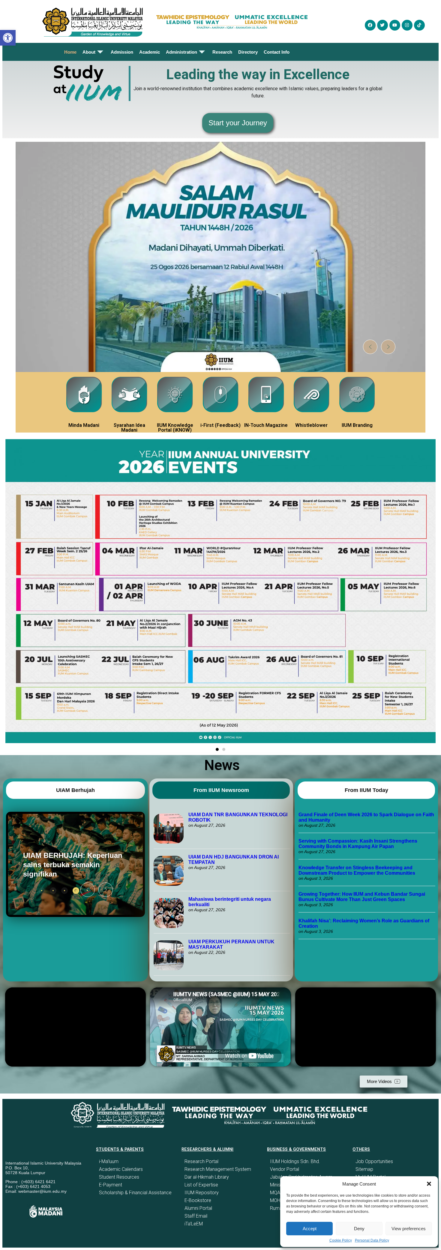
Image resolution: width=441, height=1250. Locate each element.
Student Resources (119, 1177)
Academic (149, 52)
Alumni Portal (198, 1208)
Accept (309, 1228)
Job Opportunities (374, 1161)
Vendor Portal (284, 1169)
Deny (359, 1228)
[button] (429, 1184)
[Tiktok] (419, 25)
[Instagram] (407, 25)
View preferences (409, 1228)
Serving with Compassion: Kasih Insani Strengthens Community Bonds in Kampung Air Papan (357, 843)
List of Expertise (201, 1185)
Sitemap (364, 1169)
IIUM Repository (201, 1192)
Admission (122, 52)
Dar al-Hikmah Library (206, 1177)
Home (70, 52)
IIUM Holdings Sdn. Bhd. (295, 1161)
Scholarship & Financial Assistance (135, 1192)
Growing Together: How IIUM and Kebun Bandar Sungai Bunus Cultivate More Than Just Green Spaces (361, 896)
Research (222, 52)
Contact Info (277, 52)
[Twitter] (382, 25)
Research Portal (201, 1161)
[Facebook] (370, 25)
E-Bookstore (197, 1200)
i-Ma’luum (108, 1161)
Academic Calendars (121, 1169)
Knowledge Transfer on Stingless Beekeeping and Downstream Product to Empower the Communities (357, 870)
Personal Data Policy (372, 1240)
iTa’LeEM (193, 1224)
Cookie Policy (340, 1240)
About (88, 52)
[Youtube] (394, 25)
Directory (248, 52)
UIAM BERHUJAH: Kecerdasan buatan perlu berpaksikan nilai (66, 864)
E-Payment (110, 1185)
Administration (181, 52)
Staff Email (195, 1216)
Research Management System (217, 1169)
